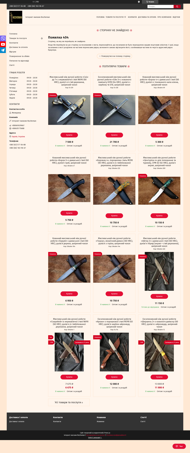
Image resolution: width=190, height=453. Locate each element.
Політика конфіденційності (116, 435)
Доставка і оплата (16, 421)
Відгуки (176, 17)
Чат (181, 446)
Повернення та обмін (19, 56)
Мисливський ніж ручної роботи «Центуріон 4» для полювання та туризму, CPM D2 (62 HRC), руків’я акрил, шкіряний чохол (159, 161)
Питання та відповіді (19, 61)
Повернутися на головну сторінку (115, 56)
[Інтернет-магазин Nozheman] (15, 17)
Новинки (100, 421)
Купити (69, 135)
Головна (100, 17)
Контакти (132, 17)
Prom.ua (107, 433)
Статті (11, 65)
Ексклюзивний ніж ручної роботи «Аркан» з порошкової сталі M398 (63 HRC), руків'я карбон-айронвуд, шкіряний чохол (114, 323)
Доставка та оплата (147, 17)
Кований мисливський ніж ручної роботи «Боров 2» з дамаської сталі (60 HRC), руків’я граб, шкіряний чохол (69, 160)
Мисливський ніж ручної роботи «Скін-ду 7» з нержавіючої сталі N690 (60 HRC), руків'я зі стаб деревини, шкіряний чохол (69, 81)
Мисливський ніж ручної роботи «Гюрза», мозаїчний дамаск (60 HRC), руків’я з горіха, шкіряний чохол (114, 241)
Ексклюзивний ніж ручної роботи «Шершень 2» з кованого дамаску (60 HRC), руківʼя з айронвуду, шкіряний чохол (159, 323)
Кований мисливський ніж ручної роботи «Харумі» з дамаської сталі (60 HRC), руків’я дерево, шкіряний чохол (69, 241)
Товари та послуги (115, 17)
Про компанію (164, 17)
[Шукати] (177, 6)
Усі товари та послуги (68, 402)
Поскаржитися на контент (95, 435)
